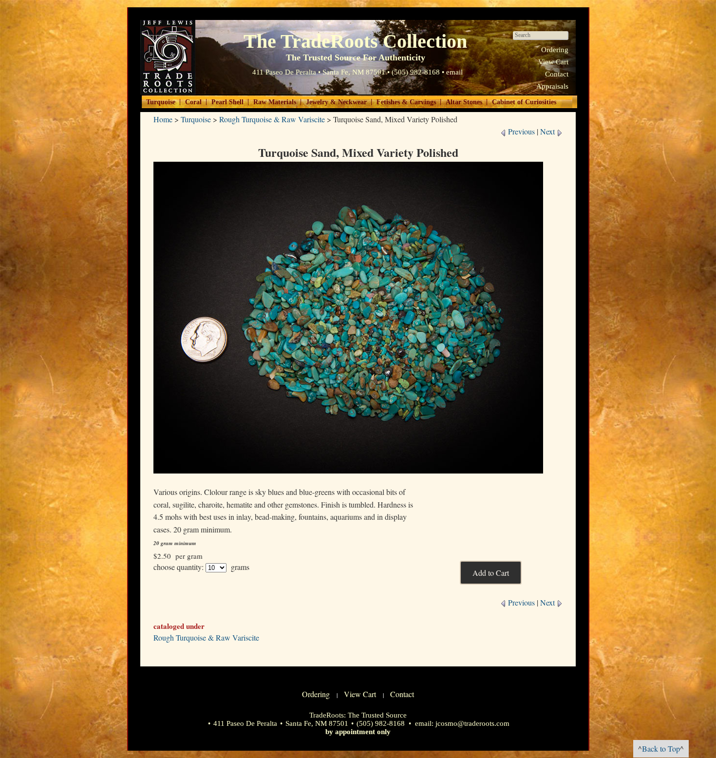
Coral (193, 102)
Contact (556, 74)
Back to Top (661, 748)
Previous (520, 131)
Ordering (554, 50)
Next (548, 131)
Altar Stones (464, 102)
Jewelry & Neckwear (336, 102)
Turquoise (160, 102)
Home (162, 119)
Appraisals (552, 86)
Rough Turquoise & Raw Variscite (272, 119)
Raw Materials (274, 102)
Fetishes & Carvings (406, 102)
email (454, 72)
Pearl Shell (227, 102)
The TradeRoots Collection (167, 57)
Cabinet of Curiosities (524, 102)
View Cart (553, 62)
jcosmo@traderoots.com (472, 723)
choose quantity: (178, 567)
